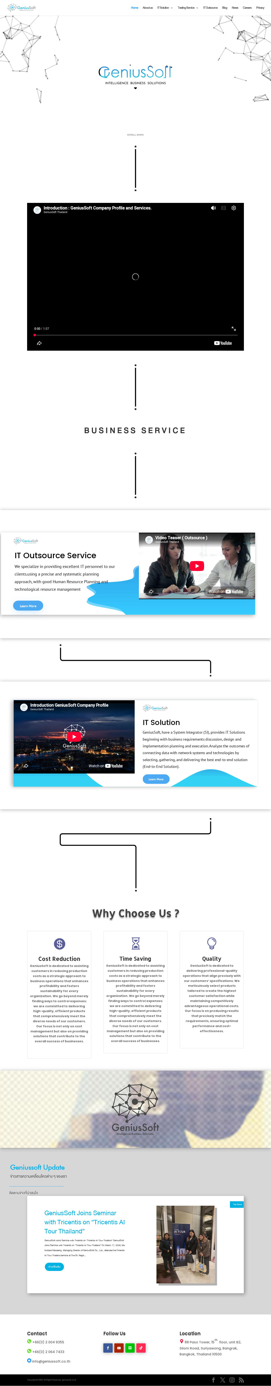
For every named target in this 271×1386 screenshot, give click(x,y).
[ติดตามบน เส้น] (130, 1348)
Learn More (28, 606)
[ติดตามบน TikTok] (141, 1348)
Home (134, 8)
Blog (224, 8)
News (235, 8)
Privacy (260, 8)
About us (148, 8)
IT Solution (163, 8)
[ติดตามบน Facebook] (108, 1348)
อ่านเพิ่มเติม (54, 1266)
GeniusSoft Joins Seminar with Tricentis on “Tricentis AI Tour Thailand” (84, 1222)
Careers (247, 8)
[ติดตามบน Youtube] (119, 1348)
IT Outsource (210, 8)
